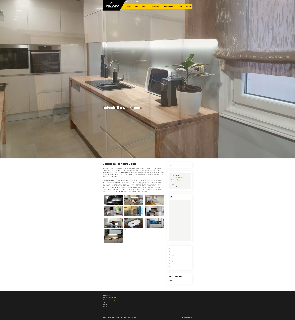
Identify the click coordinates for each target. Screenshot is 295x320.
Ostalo (180, 6)
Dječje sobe (145, 6)
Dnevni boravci (155, 6)
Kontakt (188, 6)
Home (128, 6)
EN (172, 165)
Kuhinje (136, 6)
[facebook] (191, 2)
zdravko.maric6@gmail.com (145, 2)
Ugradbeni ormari (169, 6)
